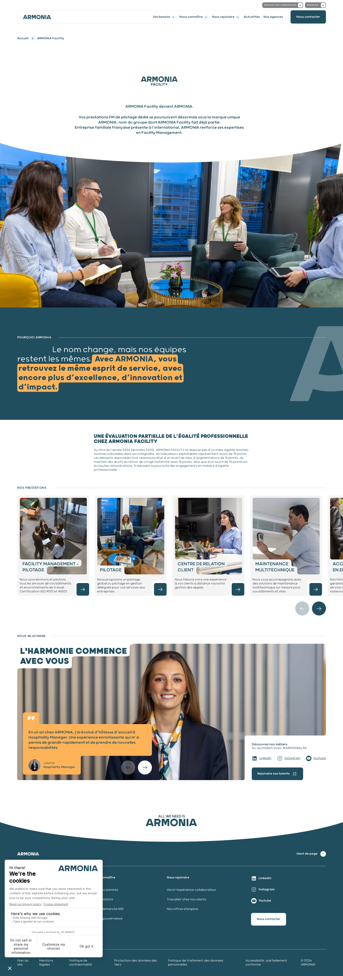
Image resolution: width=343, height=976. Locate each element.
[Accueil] (37, 17)
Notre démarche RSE (108, 909)
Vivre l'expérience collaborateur (191, 890)
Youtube (319, 758)
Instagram (292, 758)
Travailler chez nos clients (186, 899)
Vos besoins (161, 17)
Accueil (23, 38)
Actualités (252, 17)
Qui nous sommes (105, 890)
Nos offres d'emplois (182, 909)
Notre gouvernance (107, 918)
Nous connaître (191, 17)
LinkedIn (265, 758)
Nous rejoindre (223, 17)
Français (312, 5)
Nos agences (273, 17)
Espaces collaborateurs (280, 5)
